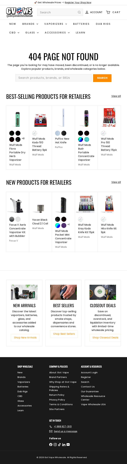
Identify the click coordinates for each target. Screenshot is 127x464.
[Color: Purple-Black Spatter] (63, 225)
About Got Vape (59, 372)
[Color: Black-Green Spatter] (11, 133)
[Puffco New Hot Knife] (63, 129)
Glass (30, 32)
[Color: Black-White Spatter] (17, 139)
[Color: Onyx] (63, 133)
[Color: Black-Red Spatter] (11, 139)
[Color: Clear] (17, 219)
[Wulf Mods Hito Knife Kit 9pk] (109, 217)
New (12, 24)
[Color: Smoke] (11, 219)
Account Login (89, 372)
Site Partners (57, 409)
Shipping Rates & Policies (59, 388)
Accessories (56, 32)
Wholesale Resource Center (93, 397)
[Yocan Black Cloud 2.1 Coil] (40, 212)
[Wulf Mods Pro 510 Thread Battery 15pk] (109, 133)
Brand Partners (58, 377)
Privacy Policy (57, 399)
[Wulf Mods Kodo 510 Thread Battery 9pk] (40, 133)
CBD (13, 32)
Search (102, 78)
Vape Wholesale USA (93, 404)
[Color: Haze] (57, 133)
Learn (80, 32)
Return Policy (56, 394)
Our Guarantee (90, 391)
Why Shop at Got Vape (63, 382)
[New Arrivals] (24, 292)
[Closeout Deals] (103, 292)
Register (86, 377)
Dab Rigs (103, 24)
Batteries (81, 24)
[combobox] (60, 12)
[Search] (79, 12)
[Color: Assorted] (34, 133)
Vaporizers (54, 24)
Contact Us (88, 386)
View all (116, 96)
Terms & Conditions (61, 404)
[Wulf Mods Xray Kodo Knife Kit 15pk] (86, 217)
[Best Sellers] (63, 292)
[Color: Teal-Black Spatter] (86, 139)
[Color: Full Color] (57, 225)
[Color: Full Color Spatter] (80, 139)
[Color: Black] (17, 133)
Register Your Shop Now (78, 2)
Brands (29, 24)
